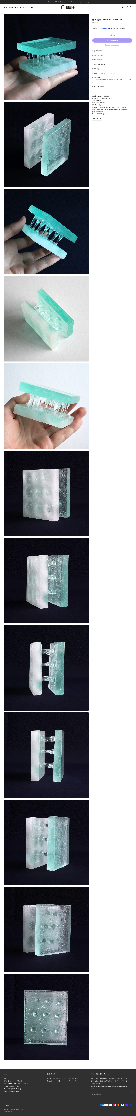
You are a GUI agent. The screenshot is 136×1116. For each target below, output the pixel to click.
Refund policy (73, 1081)
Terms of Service (74, 1078)
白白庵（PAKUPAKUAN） (17, 1109)
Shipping (105, 28)
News (11, 7)
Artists (25, 7)
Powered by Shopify (8, 1111)
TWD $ (7, 1105)
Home (5, 7)
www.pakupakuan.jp (14, 1089)
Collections (18, 7)
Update (31, 7)
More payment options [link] (112, 45)
